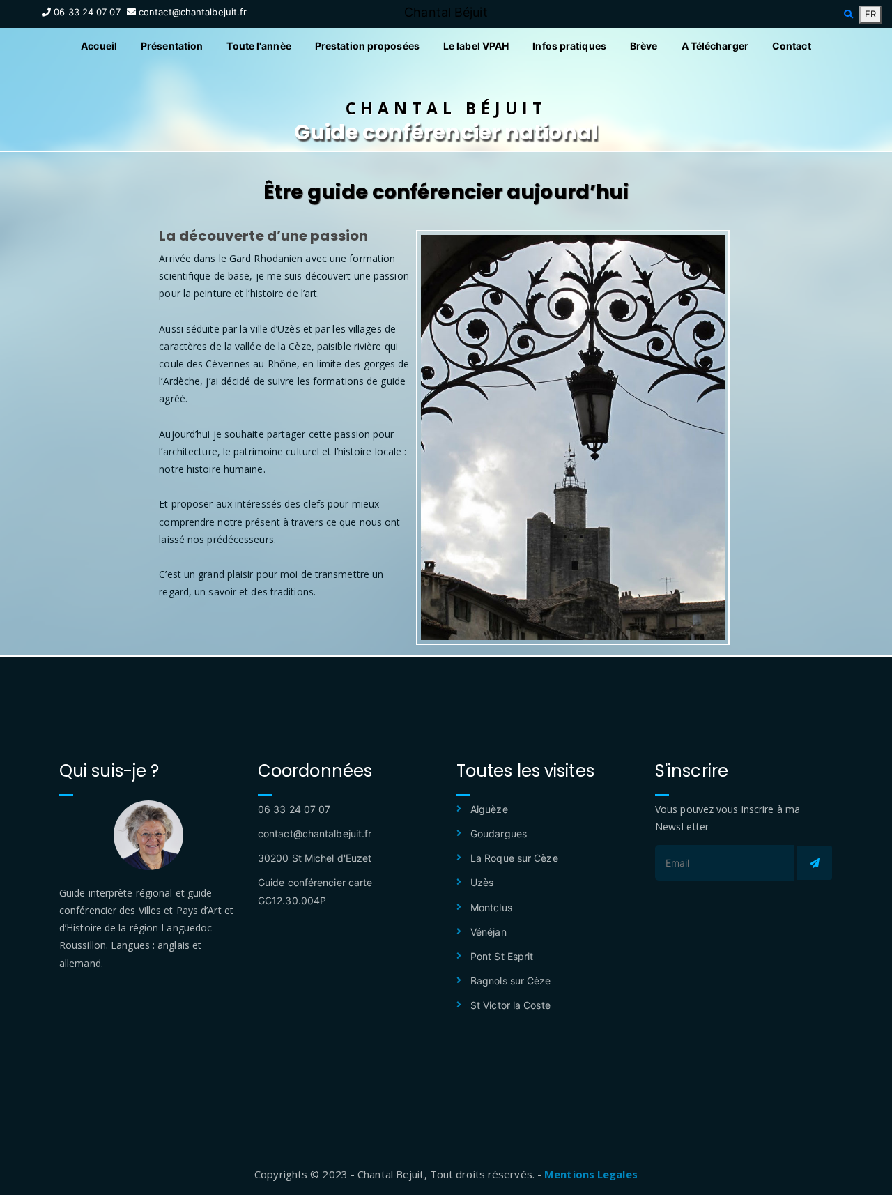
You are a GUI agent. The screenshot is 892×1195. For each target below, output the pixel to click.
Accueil (99, 46)
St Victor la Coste (510, 1005)
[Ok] (814, 863)
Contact (791, 46)
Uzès (481, 882)
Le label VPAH (476, 46)
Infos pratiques (569, 46)
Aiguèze (489, 809)
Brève (644, 46)
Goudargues (498, 833)
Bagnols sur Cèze (510, 981)
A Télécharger (715, 46)
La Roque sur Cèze (514, 858)
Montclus (491, 907)
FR (870, 14)
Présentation (172, 46)
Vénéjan (488, 932)
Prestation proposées (367, 46)
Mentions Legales (591, 1174)
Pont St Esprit (501, 956)
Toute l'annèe (258, 46)
